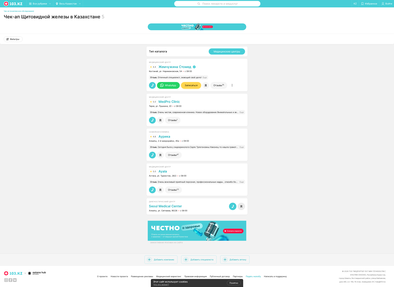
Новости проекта (119, 276)
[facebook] (10, 280)
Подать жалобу (253, 276)
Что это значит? (161, 284)
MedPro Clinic (169, 102)
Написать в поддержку (275, 276)
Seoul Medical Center (165, 206)
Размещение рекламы (142, 276)
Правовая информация (195, 276)
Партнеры (238, 276)
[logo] (13, 3)
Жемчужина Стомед (175, 67)
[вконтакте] (15, 280)
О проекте (102, 276)
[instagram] (6, 280)
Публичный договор (220, 276)
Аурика (164, 136)
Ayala (163, 171)
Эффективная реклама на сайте (166, 243)
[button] (13, 39)
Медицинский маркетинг (168, 276)
